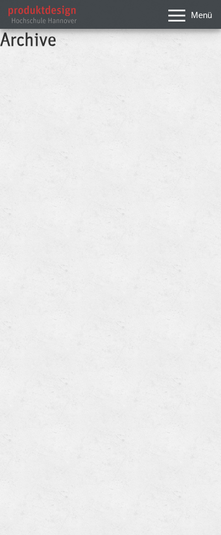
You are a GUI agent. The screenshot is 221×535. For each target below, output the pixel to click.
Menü (201, 15)
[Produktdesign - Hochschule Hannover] (42, 20)
